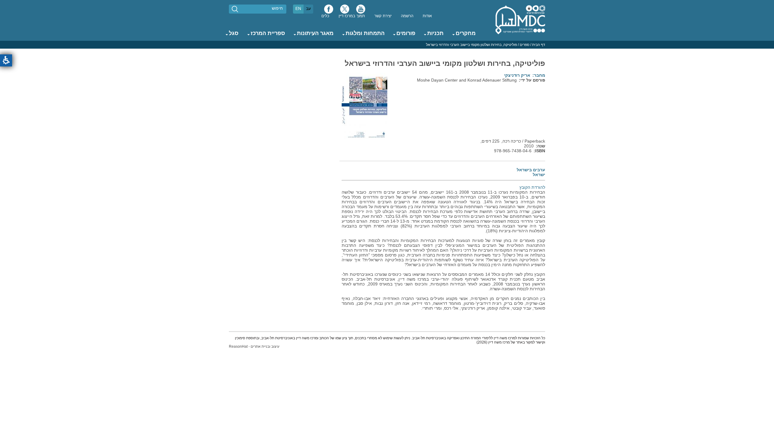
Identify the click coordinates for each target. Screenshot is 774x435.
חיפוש (277, 8)
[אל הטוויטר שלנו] (344, 10)
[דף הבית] (520, 19)
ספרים (524, 45)
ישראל (539, 174)
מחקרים (466, 33)
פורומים (405, 33)
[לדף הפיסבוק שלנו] (328, 10)
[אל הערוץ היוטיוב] (360, 10)
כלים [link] (325, 16)
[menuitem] (427, 15)
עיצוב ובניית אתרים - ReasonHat (254, 346)
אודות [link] (427, 16)
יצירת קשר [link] (383, 16)
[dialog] (387, 45)
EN (298, 8)
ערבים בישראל (531, 169)
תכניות (435, 33)
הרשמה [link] (407, 16)
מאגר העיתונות (315, 33)
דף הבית (538, 45)
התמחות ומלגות (365, 33)
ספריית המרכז (268, 33)
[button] (6, 60)
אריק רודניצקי (517, 75)
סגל (234, 33)
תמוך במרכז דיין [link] (352, 16)
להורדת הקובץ (532, 187)
